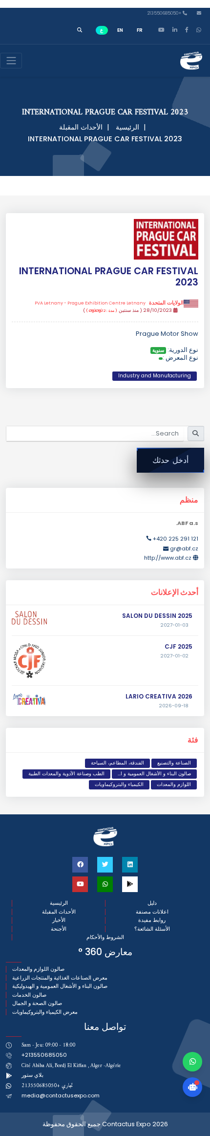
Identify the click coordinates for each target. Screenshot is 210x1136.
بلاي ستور (32, 1075)
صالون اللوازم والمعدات (38, 969)
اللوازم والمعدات (174, 784)
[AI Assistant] (192, 1087)
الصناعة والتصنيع (174, 762)
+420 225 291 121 (175, 539)
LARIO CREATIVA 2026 (159, 696)
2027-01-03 (175, 625)
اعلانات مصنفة (152, 912)
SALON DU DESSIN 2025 (157, 616)
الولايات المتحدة (109, 303)
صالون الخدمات (29, 995)
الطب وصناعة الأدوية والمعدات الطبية (66, 773)
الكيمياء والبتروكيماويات (119, 784)
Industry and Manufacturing (154, 375)
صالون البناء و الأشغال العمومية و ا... (154, 773)
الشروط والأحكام (105, 937)
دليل (152, 903)
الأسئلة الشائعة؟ (152, 929)
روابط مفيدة (152, 920)
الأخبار (58, 920)
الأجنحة (58, 929)
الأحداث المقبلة (81, 127)
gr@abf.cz (184, 548)
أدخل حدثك (170, 460)
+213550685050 (165, 13)
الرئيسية (127, 127)
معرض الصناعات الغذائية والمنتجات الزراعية (59, 978)
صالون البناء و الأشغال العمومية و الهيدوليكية (59, 986)
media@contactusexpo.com (60, 1095)
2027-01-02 (175, 656)
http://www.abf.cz (167, 558)
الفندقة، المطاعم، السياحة (117, 762)
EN (120, 30)
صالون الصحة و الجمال (37, 1003)
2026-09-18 (174, 706)
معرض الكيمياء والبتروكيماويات (45, 1012)
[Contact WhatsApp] (192, 1061)
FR (140, 30)
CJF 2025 (178, 646)
